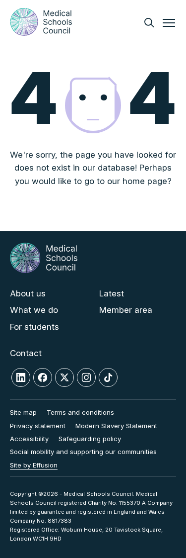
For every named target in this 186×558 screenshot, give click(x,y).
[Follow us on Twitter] (64, 377)
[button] (149, 22)
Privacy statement (37, 426)
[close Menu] (169, 24)
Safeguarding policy (90, 439)
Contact (26, 353)
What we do (34, 310)
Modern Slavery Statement (116, 426)
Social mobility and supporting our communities (83, 452)
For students (34, 327)
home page (145, 181)
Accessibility (29, 439)
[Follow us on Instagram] (86, 377)
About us (28, 293)
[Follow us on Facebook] (42, 377)
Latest (111, 293)
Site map (23, 412)
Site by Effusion (34, 465)
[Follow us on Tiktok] (108, 377)
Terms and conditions (80, 412)
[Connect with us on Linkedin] (20, 377)
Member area (125, 310)
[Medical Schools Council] (41, 22)
